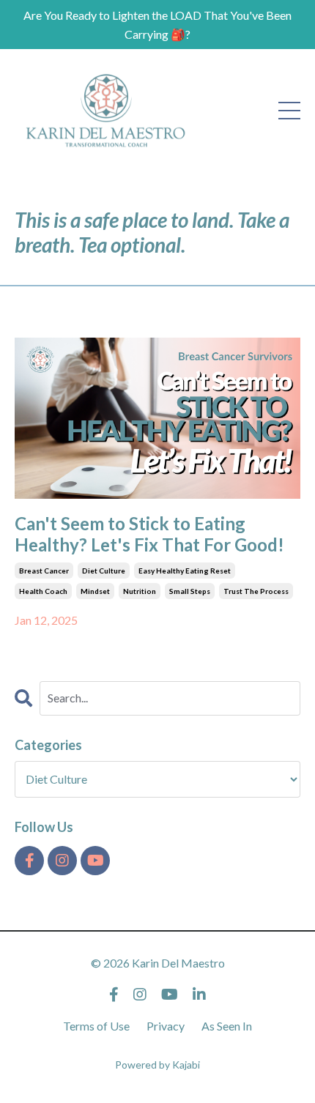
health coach (43, 591)
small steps (189, 591)
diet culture (103, 570)
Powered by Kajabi (157, 1064)
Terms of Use (96, 1026)
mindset (95, 591)
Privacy (166, 1026)
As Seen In (226, 1026)
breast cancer (44, 570)
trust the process (256, 591)
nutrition (139, 591)
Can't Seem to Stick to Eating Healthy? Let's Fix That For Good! (149, 534)
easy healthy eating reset (184, 570)
